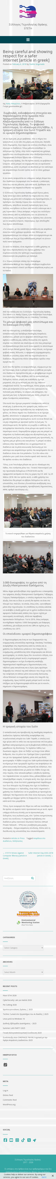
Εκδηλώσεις (18, 841)
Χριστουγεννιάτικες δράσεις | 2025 (18, 1009)
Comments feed (10, 1100)
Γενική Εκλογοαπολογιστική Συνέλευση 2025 (22, 1033)
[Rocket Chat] (35, 1140)
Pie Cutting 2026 (10, 1005)
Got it (44, 1177)
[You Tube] (11, 1140)
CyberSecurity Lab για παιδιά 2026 (17, 1000)
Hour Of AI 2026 (10, 995)
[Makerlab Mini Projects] (28, 900)
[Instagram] (17, 1140)
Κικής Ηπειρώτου (13, 103)
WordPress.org (9, 1104)
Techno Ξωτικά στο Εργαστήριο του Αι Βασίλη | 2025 (25, 1014)
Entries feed (8, 1095)
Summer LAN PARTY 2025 (14, 1028)
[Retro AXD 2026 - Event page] (28, 913)
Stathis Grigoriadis (37, 64)
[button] (28, 39)
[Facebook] (5, 1140)
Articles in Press (18, 838)
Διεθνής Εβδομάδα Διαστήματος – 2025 (19, 1023)
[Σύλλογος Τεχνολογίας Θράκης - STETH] (28, 11)
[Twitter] (29, 1140)
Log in (5, 1090)
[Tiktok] (23, 1140)
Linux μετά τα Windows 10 (14, 1019)
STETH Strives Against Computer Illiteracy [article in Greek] (15, 856)
